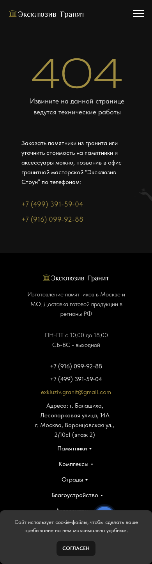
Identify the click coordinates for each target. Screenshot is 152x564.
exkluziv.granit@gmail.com (76, 392)
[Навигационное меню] (138, 14)
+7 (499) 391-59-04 (52, 204)
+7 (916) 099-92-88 (52, 219)
